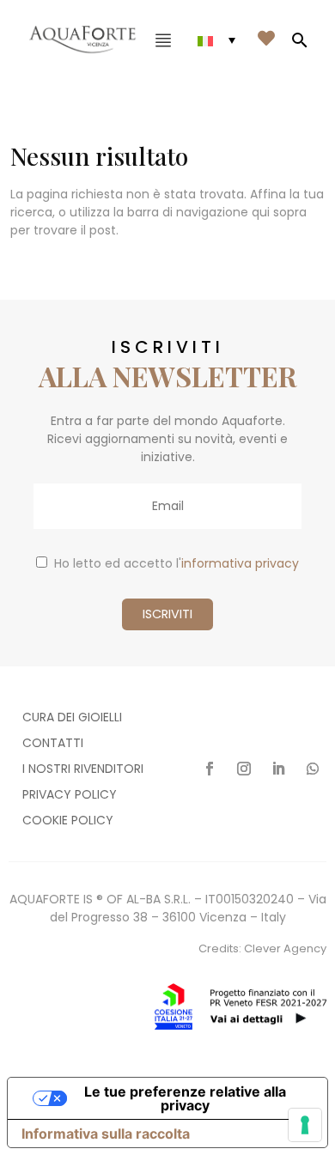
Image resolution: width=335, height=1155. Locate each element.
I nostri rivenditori (82, 770)
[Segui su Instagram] (244, 768)
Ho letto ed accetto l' (176, 563)
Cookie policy (67, 821)
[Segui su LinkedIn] (278, 768)
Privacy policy (69, 795)
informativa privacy (240, 563)
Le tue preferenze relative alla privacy (185, 1098)
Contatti (52, 744)
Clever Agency (285, 948)
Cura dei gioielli (72, 718)
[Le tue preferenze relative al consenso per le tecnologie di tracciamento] (305, 1125)
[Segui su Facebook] (209, 768)
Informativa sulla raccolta (105, 1133)
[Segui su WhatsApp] (312, 768)
